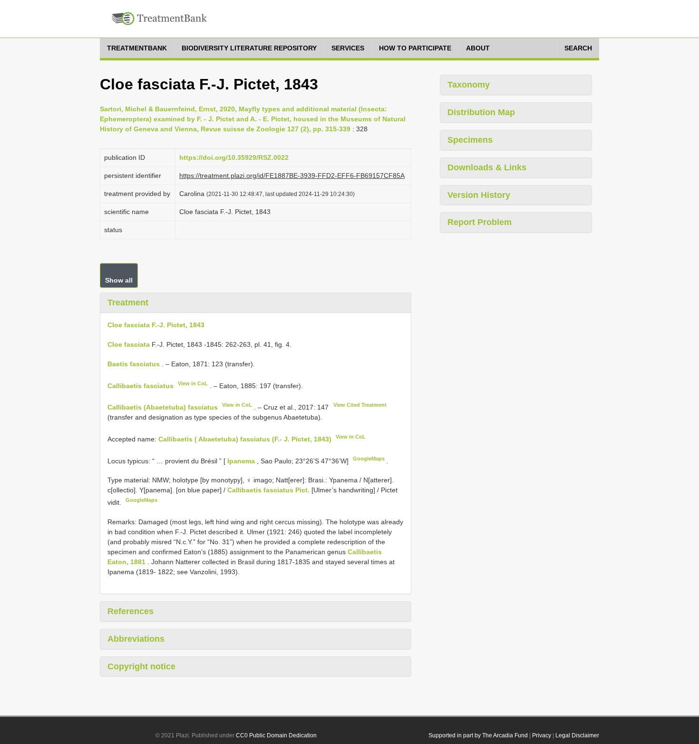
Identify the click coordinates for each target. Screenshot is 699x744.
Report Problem (479, 222)
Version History (478, 195)
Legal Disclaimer (577, 735)
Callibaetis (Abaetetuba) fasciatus (162, 407)
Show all (119, 280)
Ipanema (242, 460)
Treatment (127, 302)
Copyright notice (141, 666)
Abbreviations (136, 639)
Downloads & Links (486, 167)
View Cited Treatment (360, 405)
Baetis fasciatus (133, 364)
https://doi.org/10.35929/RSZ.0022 (234, 157)
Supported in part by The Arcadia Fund (478, 735)
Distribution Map (481, 112)
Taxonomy (468, 84)
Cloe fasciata (128, 344)
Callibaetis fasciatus (140, 385)
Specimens (470, 140)
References (130, 611)
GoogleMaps (369, 458)
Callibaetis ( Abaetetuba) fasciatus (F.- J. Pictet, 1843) (244, 439)
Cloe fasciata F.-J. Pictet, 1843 (155, 325)
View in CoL (193, 383)
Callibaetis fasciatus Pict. (268, 490)
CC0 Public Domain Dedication (276, 735)
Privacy (541, 735)
